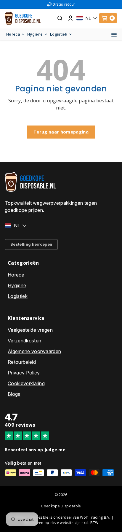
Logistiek (58, 34)
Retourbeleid (22, 362)
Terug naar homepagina (61, 132)
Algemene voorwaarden (34, 351)
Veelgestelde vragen (30, 330)
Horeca (13, 34)
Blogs (14, 394)
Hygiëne (35, 34)
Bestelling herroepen (31, 244)
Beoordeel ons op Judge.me (35, 449)
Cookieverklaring (26, 383)
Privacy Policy (24, 373)
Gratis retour (63, 4)
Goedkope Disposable (61, 506)
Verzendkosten (24, 341)
